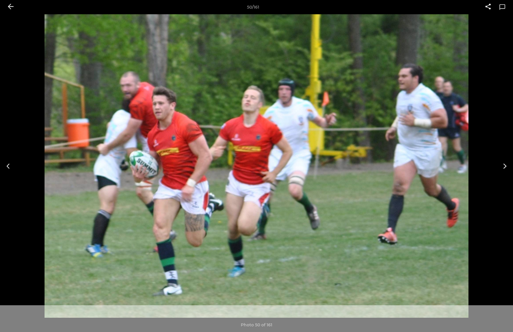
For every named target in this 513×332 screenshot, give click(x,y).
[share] (488, 7)
